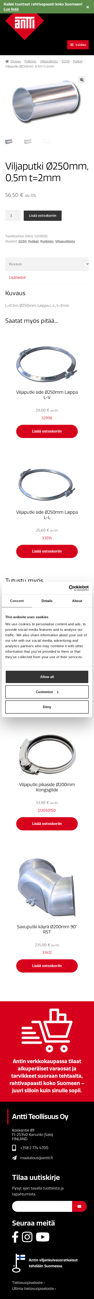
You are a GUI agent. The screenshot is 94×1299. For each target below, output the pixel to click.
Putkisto (30, 61)
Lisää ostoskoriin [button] (47, 431)
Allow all (47, 677)
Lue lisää (11, 9)
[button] (82, 79)
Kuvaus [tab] (15, 264)
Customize (44, 692)
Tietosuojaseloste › (28, 1283)
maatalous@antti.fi (36, 1158)
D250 (66, 61)
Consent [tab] (17, 601)
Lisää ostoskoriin (42, 215)
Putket (78, 61)
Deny (47, 707)
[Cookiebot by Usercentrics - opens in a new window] (69, 588)
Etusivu (15, 61)
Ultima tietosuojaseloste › (34, 1288)
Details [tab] (47, 601)
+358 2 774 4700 (34, 1148)
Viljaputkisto (49, 61)
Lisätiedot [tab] (17, 277)
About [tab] (77, 601)
